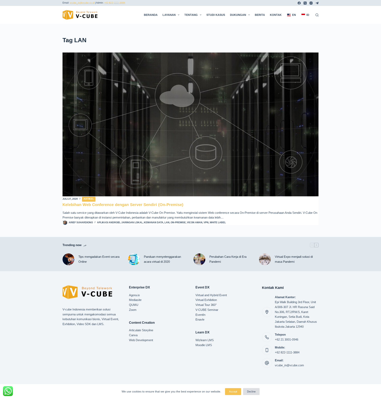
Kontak (276, 14)
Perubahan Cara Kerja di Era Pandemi (227, 259)
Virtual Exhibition (206, 300)
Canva (133, 335)
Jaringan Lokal (132, 222)
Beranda (151, 14)
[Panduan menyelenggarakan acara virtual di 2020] (134, 259)
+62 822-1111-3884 (114, 2)
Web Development (141, 340)
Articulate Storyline (141, 330)
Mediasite (135, 300)
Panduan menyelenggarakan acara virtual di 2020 (162, 259)
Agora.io (134, 295)
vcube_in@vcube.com (289, 365)
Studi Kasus (215, 14)
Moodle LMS (203, 345)
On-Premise (178, 222)
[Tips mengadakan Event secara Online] (68, 259)
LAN (167, 222)
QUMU (133, 304)
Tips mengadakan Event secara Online (98, 259)
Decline (251, 391)
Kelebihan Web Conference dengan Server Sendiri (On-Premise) (123, 204)
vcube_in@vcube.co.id (82, 2)
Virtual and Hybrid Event (211, 295)
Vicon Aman (194, 222)
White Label (218, 222)
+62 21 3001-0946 (286, 339)
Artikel (89, 199)
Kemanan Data (153, 222)
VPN (206, 222)
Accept (233, 391)
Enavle (199, 319)
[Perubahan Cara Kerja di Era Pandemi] (199, 259)
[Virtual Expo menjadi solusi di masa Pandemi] (265, 259)
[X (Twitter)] (305, 3)
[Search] (317, 14)
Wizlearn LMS (204, 340)
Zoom (133, 309)
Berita (260, 14)
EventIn (200, 314)
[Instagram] (311, 3)
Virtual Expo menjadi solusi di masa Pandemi (294, 259)
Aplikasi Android (108, 222)
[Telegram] (317, 3)
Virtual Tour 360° (206, 304)
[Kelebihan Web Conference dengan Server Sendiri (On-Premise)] (190, 124)
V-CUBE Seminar (206, 309)
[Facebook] (299, 3)
